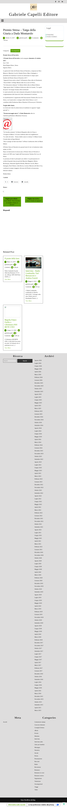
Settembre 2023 (39, 459)
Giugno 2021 (38, 535)
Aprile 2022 (38, 507)
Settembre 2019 (39, 592)
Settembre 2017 (39, 651)
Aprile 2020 (38, 572)
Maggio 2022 (38, 504)
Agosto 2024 (38, 428)
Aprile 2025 (38, 405)
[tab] (3, 20)
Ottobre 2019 (38, 589)
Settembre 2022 (39, 493)
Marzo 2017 (38, 665)
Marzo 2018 (38, 637)
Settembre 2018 (39, 623)
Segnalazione (38, 778)
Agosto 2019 (38, 594)
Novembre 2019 (39, 586)
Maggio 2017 (38, 659)
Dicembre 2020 (39, 552)
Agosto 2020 (38, 561)
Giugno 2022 (38, 501)
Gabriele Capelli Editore (33, 14)
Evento (36, 733)
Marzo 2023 (38, 476)
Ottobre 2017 (38, 648)
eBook (36, 730)
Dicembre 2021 (39, 518)
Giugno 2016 (38, 685)
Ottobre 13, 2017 (10, 38)
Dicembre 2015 (39, 696)
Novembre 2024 (39, 419)
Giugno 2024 (38, 433)
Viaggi (36, 787)
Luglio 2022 (38, 498)
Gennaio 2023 (38, 481)
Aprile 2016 (38, 690)
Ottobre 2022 (38, 490)
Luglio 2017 (38, 654)
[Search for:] (10, 361)
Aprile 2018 (38, 634)
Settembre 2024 (39, 425)
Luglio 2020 (38, 563)
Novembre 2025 (39, 386)
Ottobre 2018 (38, 620)
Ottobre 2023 (38, 456)
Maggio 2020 (38, 569)
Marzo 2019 (38, 608)
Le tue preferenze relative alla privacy (41, 805)
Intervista (37, 739)
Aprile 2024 (38, 439)
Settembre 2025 (39, 391)
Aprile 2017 (38, 662)
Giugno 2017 (38, 657)
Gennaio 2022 (38, 515)
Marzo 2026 (38, 374)
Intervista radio (39, 741)
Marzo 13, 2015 (12, 261)
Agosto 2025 (38, 394)
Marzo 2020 (38, 575)
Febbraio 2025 (38, 411)
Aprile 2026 (38, 371)
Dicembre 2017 (39, 642)
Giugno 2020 (38, 566)
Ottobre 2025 (38, 388)
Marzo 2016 (38, 693)
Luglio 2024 (38, 431)
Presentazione (38, 758)
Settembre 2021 (39, 527)
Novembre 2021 (39, 521)
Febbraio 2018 (38, 640)
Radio (36, 764)
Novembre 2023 (39, 453)
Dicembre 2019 (39, 583)
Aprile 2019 (38, 606)
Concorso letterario (40, 725)
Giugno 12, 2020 (12, 330)
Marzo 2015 (38, 710)
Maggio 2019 (38, 603)
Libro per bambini (39, 744)
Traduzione (38, 781)
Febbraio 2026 (38, 377)
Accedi (5, 722)
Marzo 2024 (38, 442)
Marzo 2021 (38, 544)
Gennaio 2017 (38, 671)
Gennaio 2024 (38, 448)
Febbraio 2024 (38, 445)
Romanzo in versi (39, 772)
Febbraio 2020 (38, 577)
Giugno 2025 (38, 400)
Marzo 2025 (38, 408)
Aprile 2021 (38, 541)
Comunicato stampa (40, 722)
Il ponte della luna (12, 258)
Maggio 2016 (38, 688)
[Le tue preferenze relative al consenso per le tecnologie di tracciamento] (64, 804)
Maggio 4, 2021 (33, 281)
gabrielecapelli (23, 38)
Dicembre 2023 (39, 450)
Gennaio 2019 (38, 614)
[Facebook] (55, 1)
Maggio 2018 (38, 631)
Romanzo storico (39, 775)
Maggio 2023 (38, 470)
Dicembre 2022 (39, 484)
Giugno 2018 (38, 628)
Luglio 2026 (38, 363)
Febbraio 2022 (38, 513)
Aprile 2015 (38, 707)
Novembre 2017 (39, 645)
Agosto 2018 (38, 625)
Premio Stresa (7, 173)
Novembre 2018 (39, 617)
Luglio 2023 (38, 465)
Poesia (36, 756)
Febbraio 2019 (38, 611)
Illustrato (37, 736)
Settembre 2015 (39, 704)
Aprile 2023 (38, 473)
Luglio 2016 (38, 682)
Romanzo (37, 770)
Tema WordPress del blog (28, 800)
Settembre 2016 (39, 679)
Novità (36, 753)
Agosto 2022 (38, 496)
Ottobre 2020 (38, 558)
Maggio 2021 (38, 538)
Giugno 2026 (38, 366)
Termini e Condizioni (52, 36)
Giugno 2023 (38, 467)
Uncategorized (15, 50)
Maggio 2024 (38, 436)
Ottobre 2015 (38, 702)
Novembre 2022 (39, 487)
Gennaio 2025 (38, 414)
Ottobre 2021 (38, 524)
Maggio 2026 (38, 369)
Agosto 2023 (38, 462)
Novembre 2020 (39, 555)
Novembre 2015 (39, 699)
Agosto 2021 (38, 529)
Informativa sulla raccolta (16, 805)
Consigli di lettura (39, 727)
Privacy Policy (50, 34)
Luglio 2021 (38, 532)
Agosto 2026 (38, 360)
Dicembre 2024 (39, 417)
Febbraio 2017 (38, 668)
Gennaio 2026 (38, 380)
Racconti (37, 761)
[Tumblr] (59, 1)
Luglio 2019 (38, 597)
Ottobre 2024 (38, 422)
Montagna (37, 747)
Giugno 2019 (38, 600)
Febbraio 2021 (38, 546)
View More (8, 279)
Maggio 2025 (38, 402)
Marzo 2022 (38, 510)
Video (36, 789)
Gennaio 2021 (38, 549)
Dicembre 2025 (39, 383)
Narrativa (37, 750)
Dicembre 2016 (39, 673)
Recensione (38, 767)
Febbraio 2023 (38, 479)
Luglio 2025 (38, 397)
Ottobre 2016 (38, 676)
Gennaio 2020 (38, 580)
